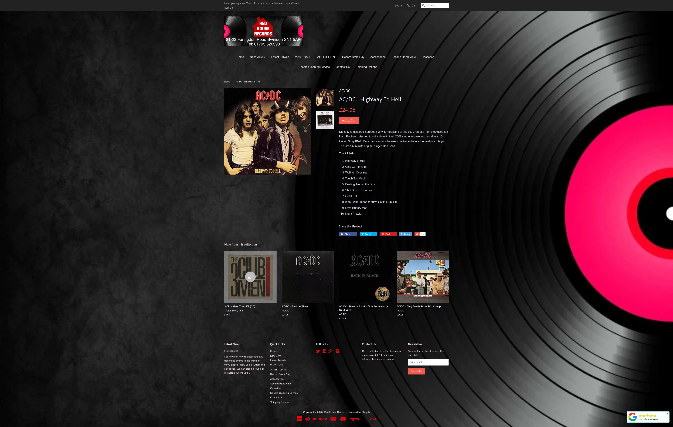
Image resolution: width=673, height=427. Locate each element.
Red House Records (335, 412)
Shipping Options (366, 67)
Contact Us (343, 67)
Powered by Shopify (359, 412)
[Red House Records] (633, 421)
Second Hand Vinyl (404, 57)
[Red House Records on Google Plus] (331, 352)
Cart (414, 5)
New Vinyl (256, 57)
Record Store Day (353, 57)
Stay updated (231, 350)
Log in (398, 5)
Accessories (378, 57)
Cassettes (428, 57)
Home (240, 57)
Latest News (232, 344)
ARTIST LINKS (326, 57)
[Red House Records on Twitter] (318, 352)
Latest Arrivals (280, 57)
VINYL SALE (303, 57)
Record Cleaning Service (314, 67)
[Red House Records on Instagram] (337, 352)
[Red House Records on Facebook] (324, 352)
